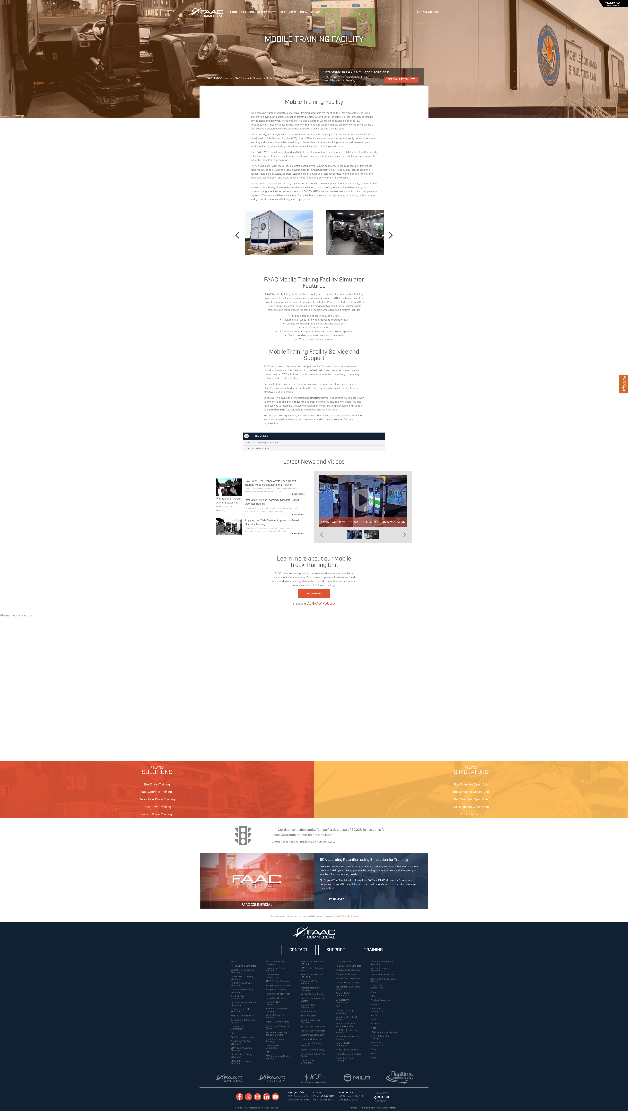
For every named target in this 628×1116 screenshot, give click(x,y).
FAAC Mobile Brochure (257, 448)
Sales (373, 1053)
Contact (315, 11)
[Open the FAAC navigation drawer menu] (624, 4)
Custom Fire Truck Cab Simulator (347, 1037)
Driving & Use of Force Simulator (242, 1010)
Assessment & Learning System (243, 1020)
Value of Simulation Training (380, 1037)
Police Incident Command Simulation (244, 1003)
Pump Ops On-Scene (276, 997)
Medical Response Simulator (275, 1016)
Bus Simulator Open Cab (471, 784)
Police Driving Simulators (243, 965)
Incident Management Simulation (381, 962)
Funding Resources (380, 999)
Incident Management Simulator (277, 1009)
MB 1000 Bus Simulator (313, 1030)
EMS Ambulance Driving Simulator (278, 1057)
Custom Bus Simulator (312, 1034)
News (373, 1019)
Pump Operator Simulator (279, 985)
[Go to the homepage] (612, 4)
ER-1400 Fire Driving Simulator (241, 1048)
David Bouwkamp (350, 916)
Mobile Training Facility (242, 1015)
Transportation (267, 11)
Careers (374, 1004)
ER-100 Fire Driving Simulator (275, 962)
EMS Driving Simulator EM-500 (312, 962)
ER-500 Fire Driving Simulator (241, 1062)
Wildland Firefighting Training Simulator (276, 1033)
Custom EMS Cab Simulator (310, 982)
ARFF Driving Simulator (277, 980)
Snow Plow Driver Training (157, 799)
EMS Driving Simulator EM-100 (312, 969)
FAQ (372, 995)
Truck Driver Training (157, 806)
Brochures (375, 1023)
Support (374, 1057)
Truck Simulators (344, 961)
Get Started (314, 593)
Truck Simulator (471, 814)
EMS (252, 11)
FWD (393, 1107)
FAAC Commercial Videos (383, 1031)
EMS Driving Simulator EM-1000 (312, 975)
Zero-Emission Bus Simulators (310, 1020)
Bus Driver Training (157, 784)
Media (303, 11)
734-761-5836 (321, 602)
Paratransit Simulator (311, 1038)
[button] (237, 235)
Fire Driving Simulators (242, 1036)
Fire (243, 11)
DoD (282, 11)
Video (373, 1027)
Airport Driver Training (157, 814)
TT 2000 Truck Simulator (348, 965)
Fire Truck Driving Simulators (345, 1011)
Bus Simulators (308, 1015)
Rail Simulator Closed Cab (471, 806)
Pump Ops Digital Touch (278, 993)
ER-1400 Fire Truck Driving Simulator (345, 1024)
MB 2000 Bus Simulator (313, 1026)
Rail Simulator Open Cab (471, 799)
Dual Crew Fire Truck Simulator (242, 1042)
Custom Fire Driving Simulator (276, 969)
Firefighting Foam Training (275, 1040)
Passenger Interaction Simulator (312, 1044)
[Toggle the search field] (419, 12)
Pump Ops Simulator (276, 989)
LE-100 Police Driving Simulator (241, 984)
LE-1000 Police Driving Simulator (242, 970)
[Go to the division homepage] (207, 12)
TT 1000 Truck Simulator (348, 969)
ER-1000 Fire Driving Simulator (241, 1055)
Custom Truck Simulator (348, 978)
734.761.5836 (327, 1096)
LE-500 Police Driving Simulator (242, 977)
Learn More (336, 899)
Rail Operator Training (157, 791)
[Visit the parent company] (382, 1097)
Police (233, 11)
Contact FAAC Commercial (238, 997)
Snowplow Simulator (346, 973)
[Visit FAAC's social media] (239, 1097)
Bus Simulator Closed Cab (471, 791)
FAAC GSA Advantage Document (262, 442)
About (292, 11)
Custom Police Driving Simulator (242, 990)
